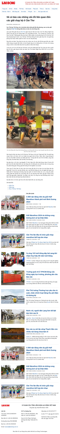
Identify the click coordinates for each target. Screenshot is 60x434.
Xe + (35, 11)
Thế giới (30, 11)
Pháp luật (35, 8)
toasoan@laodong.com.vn (11, 426)
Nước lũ (34, 318)
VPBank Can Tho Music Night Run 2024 (41, 242)
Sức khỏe (23, 11)
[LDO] (12, 203)
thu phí (48, 302)
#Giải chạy (11, 187)
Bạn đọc (48, 8)
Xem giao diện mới (43, 11)
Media (15, 8)
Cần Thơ (14, 29)
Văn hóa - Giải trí (6, 11)
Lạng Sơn (28, 318)
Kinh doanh (28, 8)
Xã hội (10, 8)
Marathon (50, 207)
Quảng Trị (28, 336)
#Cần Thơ (11, 185)
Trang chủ (4, 8)
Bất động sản (15, 11)
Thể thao (21, 8)
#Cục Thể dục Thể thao (15, 189)
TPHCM (28, 260)
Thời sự (42, 8)
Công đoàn (54, 8)
